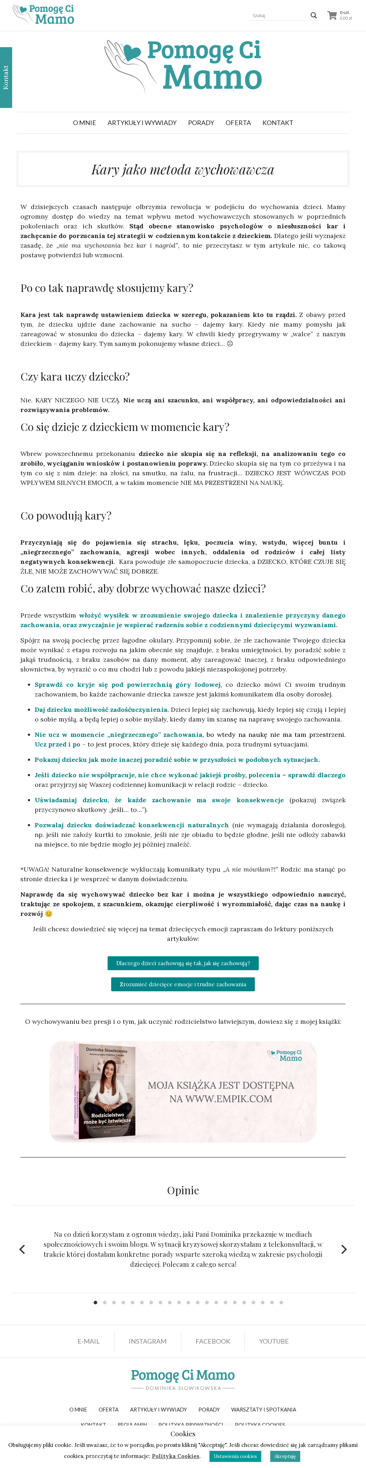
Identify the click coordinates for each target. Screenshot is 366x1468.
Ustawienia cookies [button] (235, 1456)
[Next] (343, 1249)
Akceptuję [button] (285, 1456)
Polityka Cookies (175, 1456)
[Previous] (23, 1249)
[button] (142, 122)
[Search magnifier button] (314, 15)
